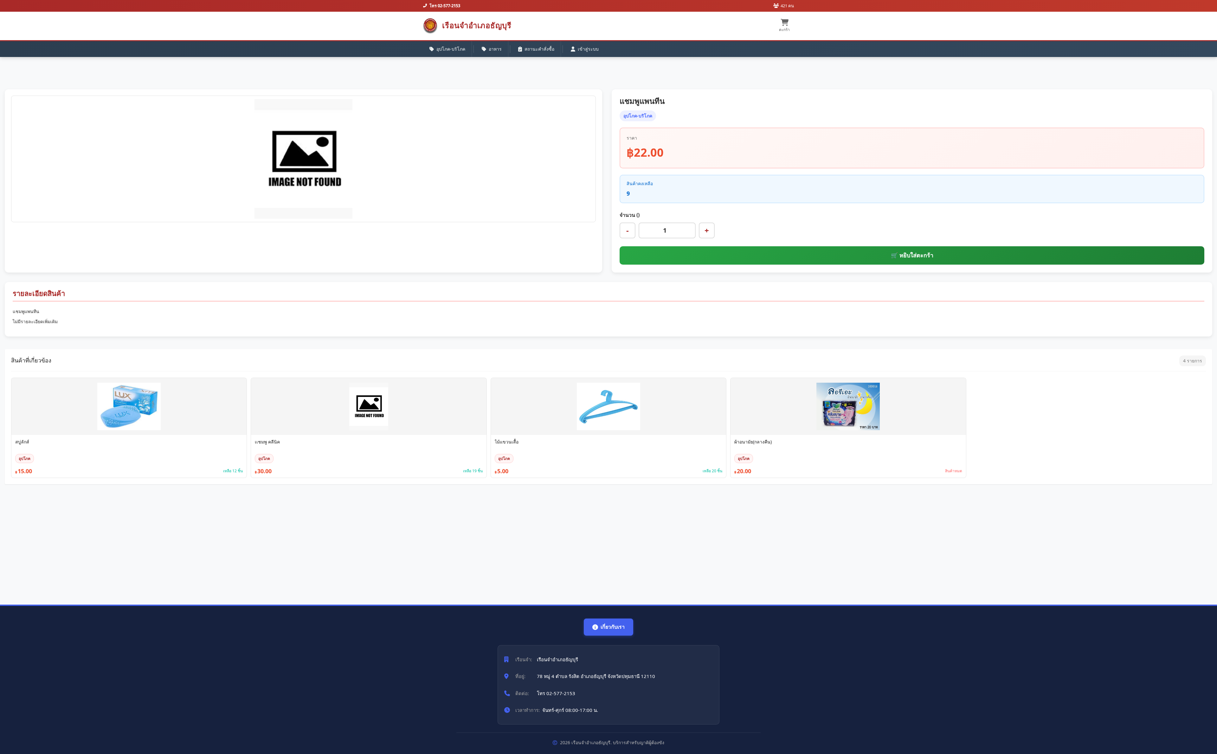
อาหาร (495, 49)
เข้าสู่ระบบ (588, 49)
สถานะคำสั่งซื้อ (539, 49)
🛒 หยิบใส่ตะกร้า (912, 255)
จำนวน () (630, 214)
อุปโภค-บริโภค (450, 49)
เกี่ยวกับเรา (613, 626)
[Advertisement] (195, 541)
